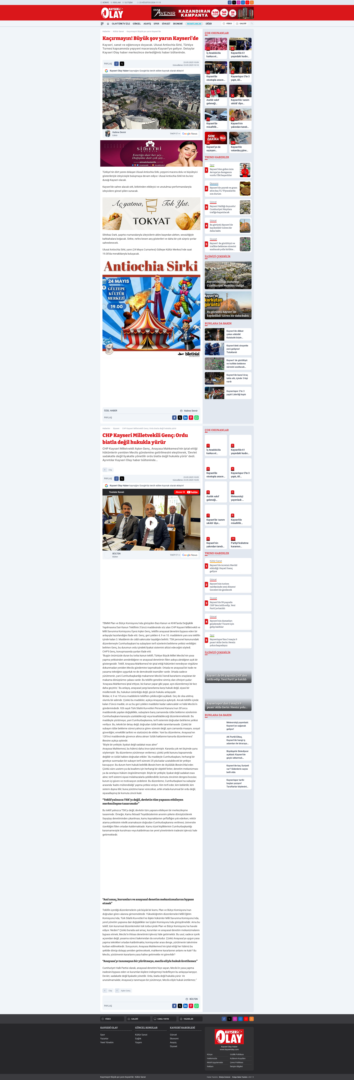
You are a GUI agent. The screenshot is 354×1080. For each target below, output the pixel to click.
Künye (106, 2)
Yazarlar (104, 1038)
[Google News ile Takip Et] (190, 133)
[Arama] (252, 23)
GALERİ (243, 23)
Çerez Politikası (236, 1062)
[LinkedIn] (243, 2)
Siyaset (166, 23)
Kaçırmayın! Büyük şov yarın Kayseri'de (144, 31)
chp (110, 470)
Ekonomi (178, 23)
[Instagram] (238, 2)
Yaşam (138, 1042)
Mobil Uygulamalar (215, 1062)
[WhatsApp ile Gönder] (196, 417)
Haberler (106, 31)
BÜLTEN (116, 555)
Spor (156, 23)
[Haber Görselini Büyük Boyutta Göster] (151, 101)
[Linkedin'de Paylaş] (185, 417)
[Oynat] (151, 523)
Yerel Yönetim (107, 1042)
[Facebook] (230, 2)
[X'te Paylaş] (122, 64)
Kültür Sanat (118, 31)
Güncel (137, 23)
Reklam (117, 2)
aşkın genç (125, 991)
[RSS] (252, 2)
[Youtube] (247, 2)
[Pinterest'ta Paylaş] (191, 417)
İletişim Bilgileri (236, 1066)
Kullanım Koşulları (237, 1058)
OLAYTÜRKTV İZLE (121, 23)
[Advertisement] (87, 68)
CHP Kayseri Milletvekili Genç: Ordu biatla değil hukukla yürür (149, 428)
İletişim (128, 2)
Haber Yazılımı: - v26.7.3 (230, 1077)
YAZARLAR (188, 1019)
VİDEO (229, 23)
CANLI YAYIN (163, 1019)
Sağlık (138, 1038)
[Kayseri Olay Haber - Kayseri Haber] (229, 1036)
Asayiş (147, 23)
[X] (234, 2)
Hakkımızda (212, 1058)
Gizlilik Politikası (237, 1054)
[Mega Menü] (102, 23)
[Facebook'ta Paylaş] (116, 64)
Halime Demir (119, 133)
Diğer (209, 23)
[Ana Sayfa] (108, 24)
